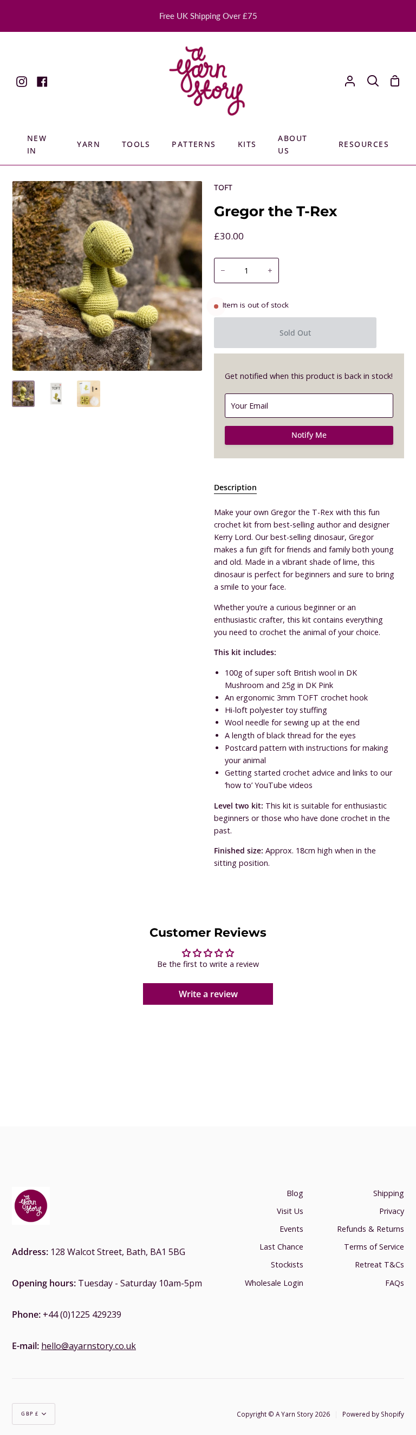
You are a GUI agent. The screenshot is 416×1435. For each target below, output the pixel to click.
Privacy (391, 1211)
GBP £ (30, 1413)
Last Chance (281, 1247)
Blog (295, 1193)
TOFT (223, 187)
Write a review (208, 994)
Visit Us (290, 1211)
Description (235, 487)
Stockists (287, 1264)
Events (291, 1229)
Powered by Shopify (373, 1414)
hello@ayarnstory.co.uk (88, 1346)
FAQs (394, 1283)
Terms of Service (374, 1247)
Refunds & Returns (370, 1229)
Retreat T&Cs (379, 1264)
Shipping (388, 1193)
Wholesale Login (274, 1283)
